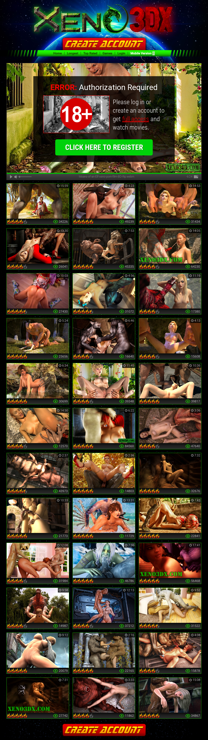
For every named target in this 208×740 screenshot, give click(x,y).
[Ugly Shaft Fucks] (38, 695)
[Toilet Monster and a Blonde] (38, 246)
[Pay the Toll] (38, 425)
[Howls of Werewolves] (104, 335)
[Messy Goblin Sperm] (170, 380)
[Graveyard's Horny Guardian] (38, 515)
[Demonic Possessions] (104, 695)
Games (107, 53)
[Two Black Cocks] (170, 695)
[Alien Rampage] (170, 650)
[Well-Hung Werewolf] (38, 201)
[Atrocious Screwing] (38, 335)
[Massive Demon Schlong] (170, 290)
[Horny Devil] (104, 290)
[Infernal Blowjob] (104, 425)
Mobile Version (141, 53)
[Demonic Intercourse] (104, 201)
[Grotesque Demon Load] (170, 246)
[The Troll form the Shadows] (170, 470)
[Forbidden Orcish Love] (104, 380)
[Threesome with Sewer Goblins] (38, 470)
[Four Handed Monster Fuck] (170, 335)
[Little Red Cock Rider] (104, 470)
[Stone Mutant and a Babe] (38, 650)
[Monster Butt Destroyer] (170, 201)
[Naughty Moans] (170, 560)
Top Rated (90, 53)
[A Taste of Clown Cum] (38, 290)
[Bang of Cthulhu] (170, 425)
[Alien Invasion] (104, 605)
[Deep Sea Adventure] (104, 515)
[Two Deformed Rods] (104, 246)
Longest (72, 53)
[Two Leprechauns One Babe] (38, 560)
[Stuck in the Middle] (104, 650)
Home (57, 53)
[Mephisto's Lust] (38, 605)
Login (121, 53)
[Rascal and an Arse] (170, 605)
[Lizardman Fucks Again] (170, 515)
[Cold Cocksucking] (104, 560)
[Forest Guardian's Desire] (38, 380)
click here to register (104, 147)
